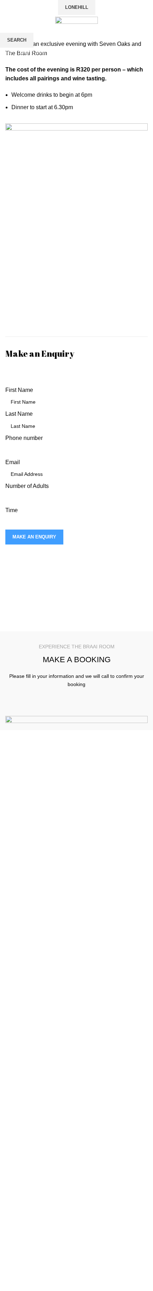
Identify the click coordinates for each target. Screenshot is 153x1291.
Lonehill (76, 7)
